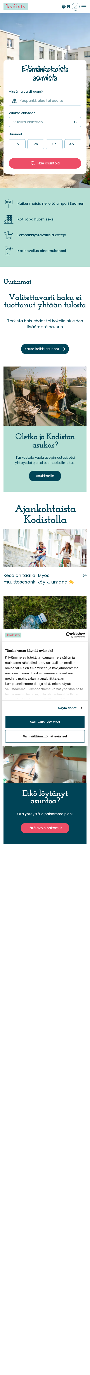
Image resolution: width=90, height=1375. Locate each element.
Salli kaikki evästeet (45, 722)
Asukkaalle (45, 475)
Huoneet (15, 134)
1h (17, 144)
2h (36, 144)
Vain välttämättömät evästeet (45, 736)
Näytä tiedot (67, 708)
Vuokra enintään (22, 113)
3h (54, 144)
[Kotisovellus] (76, 7)
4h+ (72, 144)
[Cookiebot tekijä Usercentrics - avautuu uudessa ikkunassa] (66, 635)
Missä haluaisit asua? (26, 92)
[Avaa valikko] (84, 6)
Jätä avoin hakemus (45, 827)
